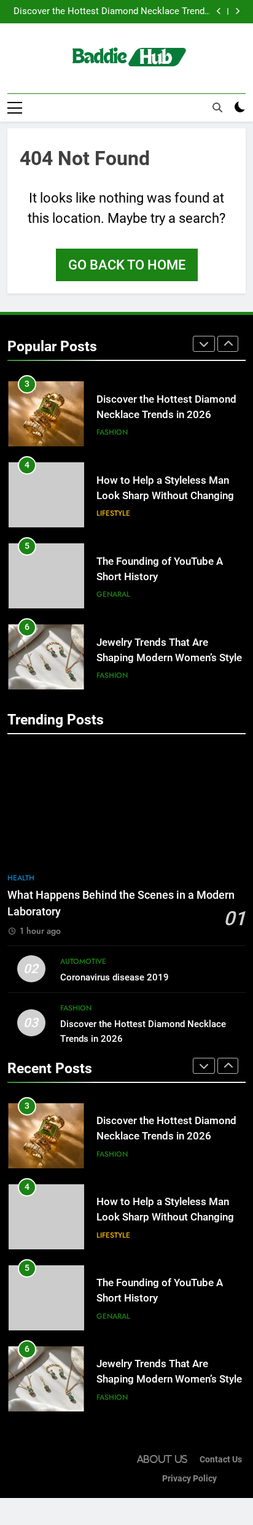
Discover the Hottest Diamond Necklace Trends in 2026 (111, 12)
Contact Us (221, 1459)
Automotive (83, 961)
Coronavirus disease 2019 (114, 977)
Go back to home (126, 265)
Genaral (113, 594)
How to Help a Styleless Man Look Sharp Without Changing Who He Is (165, 496)
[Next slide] (237, 11)
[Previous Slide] (219, 11)
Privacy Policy (189, 1478)
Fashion (112, 432)
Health (20, 877)
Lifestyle (113, 513)
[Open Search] (217, 107)
